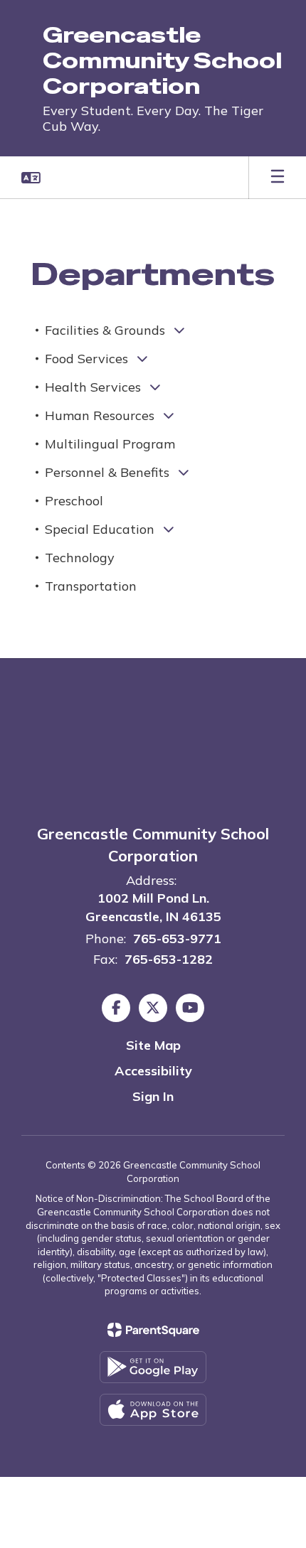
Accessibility (153, 1071)
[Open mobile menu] (277, 177)
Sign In (153, 1096)
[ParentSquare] (153, 1329)
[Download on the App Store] (153, 1410)
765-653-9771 (177, 938)
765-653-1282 (169, 959)
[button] (31, 177)
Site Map (153, 1045)
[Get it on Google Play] (153, 1367)
